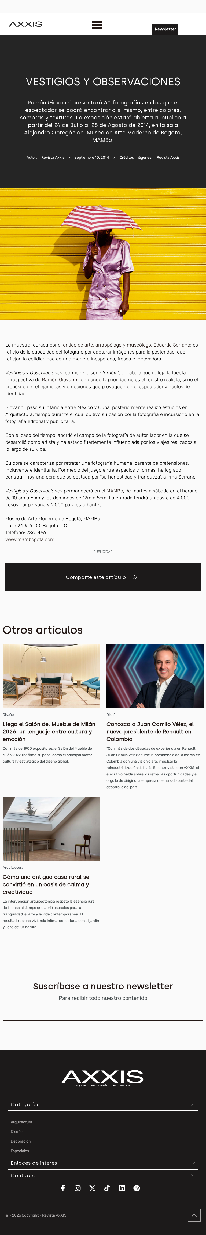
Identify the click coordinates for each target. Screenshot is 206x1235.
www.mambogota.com (29, 539)
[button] (134, 577)
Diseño (8, 715)
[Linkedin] (125, 1191)
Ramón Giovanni (60, 380)
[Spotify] (140, 1191)
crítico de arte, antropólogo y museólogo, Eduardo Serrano (126, 345)
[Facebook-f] (66, 1191)
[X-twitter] (95, 1191)
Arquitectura (13, 867)
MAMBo (114, 491)
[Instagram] (81, 1191)
